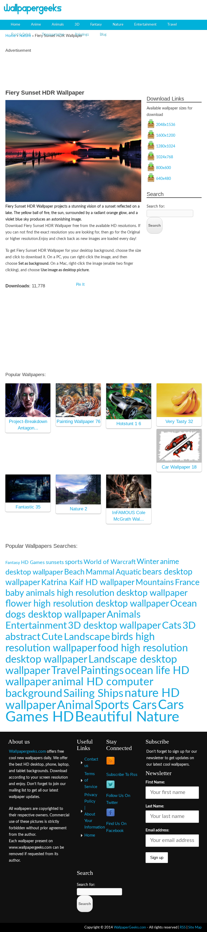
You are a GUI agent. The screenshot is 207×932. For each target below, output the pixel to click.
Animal (75, 705)
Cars (171, 705)
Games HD (39, 717)
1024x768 (164, 157)
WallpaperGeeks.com (130, 927)
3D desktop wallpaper (114, 626)
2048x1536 (165, 125)
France (187, 582)
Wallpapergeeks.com (27, 751)
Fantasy (96, 24)
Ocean (183, 603)
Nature (118, 24)
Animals (58, 24)
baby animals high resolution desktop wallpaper (96, 593)
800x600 (163, 168)
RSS (183, 927)
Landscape (87, 637)
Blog (102, 34)
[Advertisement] (141, 9)
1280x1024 (165, 146)
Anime (36, 24)
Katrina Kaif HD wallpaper (87, 583)
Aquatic (128, 572)
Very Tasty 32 (179, 421)
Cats (171, 626)
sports (73, 562)
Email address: (157, 830)
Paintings (82, 34)
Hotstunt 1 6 (128, 423)
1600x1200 (165, 135)
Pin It (80, 285)
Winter (148, 561)
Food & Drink (21, 34)
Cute (52, 637)
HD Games (33, 562)
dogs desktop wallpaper (55, 615)
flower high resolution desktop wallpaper (87, 603)
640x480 (163, 179)
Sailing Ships (93, 693)
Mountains (155, 583)
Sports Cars (125, 705)
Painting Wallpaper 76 (78, 421)
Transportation (53, 34)
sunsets (55, 562)
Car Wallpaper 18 (179, 467)
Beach (74, 572)
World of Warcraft (110, 562)
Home (15, 24)
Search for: (156, 206)
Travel (172, 24)
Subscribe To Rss (121, 774)
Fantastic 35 (28, 507)
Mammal (100, 572)
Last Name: (155, 806)
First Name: (155, 782)
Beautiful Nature (127, 717)
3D (77, 24)
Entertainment (145, 24)
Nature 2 (78, 508)
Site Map (195, 927)
